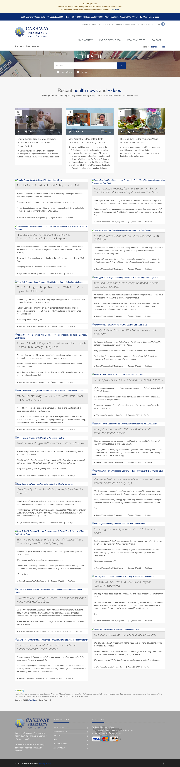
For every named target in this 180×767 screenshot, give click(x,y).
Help (94, 24)
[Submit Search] (121, 65)
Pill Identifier (104, 24)
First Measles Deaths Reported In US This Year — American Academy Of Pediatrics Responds (46, 236)
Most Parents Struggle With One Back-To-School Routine (50, 443)
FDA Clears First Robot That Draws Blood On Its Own (125, 634)
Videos (84, 72)
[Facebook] (163, 24)
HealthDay (32, 700)
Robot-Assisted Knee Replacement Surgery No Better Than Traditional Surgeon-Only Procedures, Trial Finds (126, 190)
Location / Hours (131, 24)
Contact (156, 40)
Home (144, 46)
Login (157, 24)
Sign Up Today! (147, 24)
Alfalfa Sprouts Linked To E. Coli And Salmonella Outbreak (128, 380)
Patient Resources (110, 40)
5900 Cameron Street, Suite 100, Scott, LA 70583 (42, 16)
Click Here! (114, 9)
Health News (66, 72)
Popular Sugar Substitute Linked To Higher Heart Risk (48, 185)
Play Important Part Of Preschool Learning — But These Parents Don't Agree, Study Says (127, 481)
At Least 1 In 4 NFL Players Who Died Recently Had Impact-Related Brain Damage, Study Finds (51, 345)
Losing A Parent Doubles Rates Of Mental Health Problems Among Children (122, 431)
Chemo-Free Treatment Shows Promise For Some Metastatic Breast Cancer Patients (46, 647)
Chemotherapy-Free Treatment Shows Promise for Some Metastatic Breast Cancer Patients (37, 142)
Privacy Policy (59, 748)
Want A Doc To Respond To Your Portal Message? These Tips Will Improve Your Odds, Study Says (50, 541)
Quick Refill (117, 24)
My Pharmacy (85, 40)
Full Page (69, 217)
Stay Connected (136, 40)
